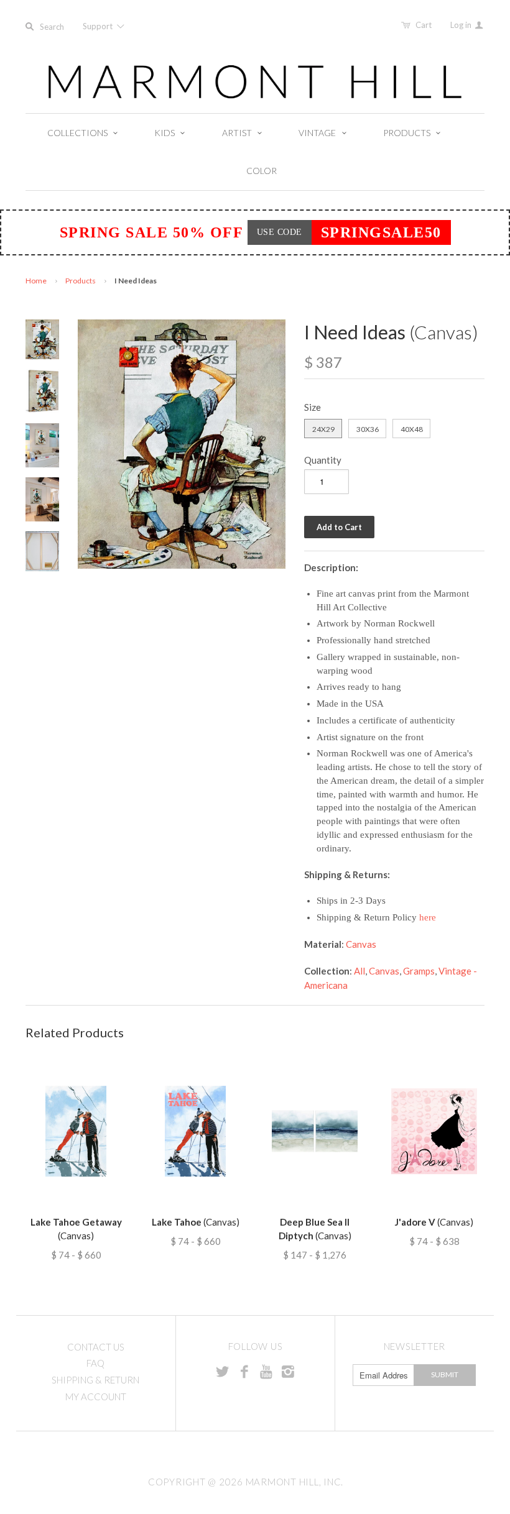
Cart (423, 25)
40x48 (412, 429)
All (359, 970)
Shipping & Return (95, 1379)
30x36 (367, 429)
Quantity (322, 460)
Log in (461, 25)
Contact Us (95, 1346)
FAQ (95, 1363)
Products (80, 280)
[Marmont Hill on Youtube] (266, 1371)
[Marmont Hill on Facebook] (244, 1371)
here (427, 917)
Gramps (419, 970)
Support (98, 26)
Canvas (361, 944)
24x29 (323, 429)
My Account (95, 1396)
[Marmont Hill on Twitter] (223, 1371)
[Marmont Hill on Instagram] (288, 1371)
